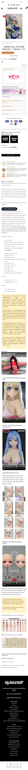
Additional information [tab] (7, 658)
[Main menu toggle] (2, 8)
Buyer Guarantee (14, 713)
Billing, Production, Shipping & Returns (14, 711)
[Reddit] (17, 5)
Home (2, 42)
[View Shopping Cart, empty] (26, 8)
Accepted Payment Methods (14, 735)
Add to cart (11, 155)
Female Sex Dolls (13, 42)
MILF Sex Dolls (14, 753)
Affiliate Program (14, 715)
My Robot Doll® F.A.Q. (14, 719)
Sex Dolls (7, 42)
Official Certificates (14, 707)
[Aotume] (14, 77)
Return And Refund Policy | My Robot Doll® (14, 720)
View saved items (14, 55)
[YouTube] (10, 764)
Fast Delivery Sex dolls (14, 747)
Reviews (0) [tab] (4, 655)
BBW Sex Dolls (14, 755)
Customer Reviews (14, 737)
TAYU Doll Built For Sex (14, 742)
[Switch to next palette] (3, 1)
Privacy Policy (14, 709)
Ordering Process (14, 732)
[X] (7, 764)
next (25, 26)
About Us (14, 705)
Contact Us (14, 703)
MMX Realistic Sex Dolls (14, 745)
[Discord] (14, 5)
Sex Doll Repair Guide (14, 730)
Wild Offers (14, 749)
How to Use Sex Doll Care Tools (14, 728)
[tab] (14, 82)
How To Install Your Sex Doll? (14, 726)
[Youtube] (11, 5)
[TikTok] (19, 5)
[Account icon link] (21, 8)
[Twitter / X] (9, 5)
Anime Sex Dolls (14, 751)
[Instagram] (14, 764)
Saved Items (14, 717)
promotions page (11, 94)
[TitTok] (17, 764)
